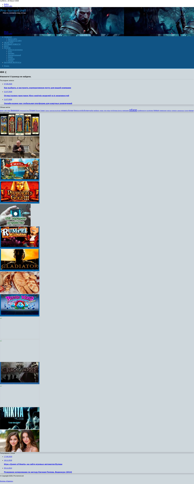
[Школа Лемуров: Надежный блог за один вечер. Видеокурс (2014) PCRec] (19, 361)
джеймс (102, 110)
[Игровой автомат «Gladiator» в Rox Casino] (19, 271)
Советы (47, 110)
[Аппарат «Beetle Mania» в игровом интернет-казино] (19, 316)
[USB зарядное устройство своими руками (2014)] (15, 225)
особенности (141, 110)
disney (2, 110)
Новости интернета (15, 50)
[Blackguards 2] (19, 383)
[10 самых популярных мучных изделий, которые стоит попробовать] (19, 293)
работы (169, 110)
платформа (149, 110)
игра (105, 110)
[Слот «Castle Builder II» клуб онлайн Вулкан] (19, 180)
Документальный (14, 55)
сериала (174, 110)
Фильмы (11, 53)
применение (163, 110)
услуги (187, 110)
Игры (10, 51)
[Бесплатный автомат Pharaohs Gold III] (19, 203)
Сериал (42, 110)
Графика (11, 59)
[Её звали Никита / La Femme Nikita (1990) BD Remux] (19, 429)
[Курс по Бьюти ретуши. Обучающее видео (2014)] (19, 406)
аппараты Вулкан (67, 110)
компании (125, 110)
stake (8, 110)
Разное (7, 48)
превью (156, 110)
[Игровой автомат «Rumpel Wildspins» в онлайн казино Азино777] (19, 248)
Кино (6, 46)
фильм (191, 110)
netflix (5, 110)
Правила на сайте (15, 41)
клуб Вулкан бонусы (116, 110)
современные (180, 110)
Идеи (27, 110)
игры (108, 110)
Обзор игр (8, 42)
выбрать (96, 110)
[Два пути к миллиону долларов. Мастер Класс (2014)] (19, 338)
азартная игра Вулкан (55, 110)
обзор (133, 110)
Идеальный (23, 110)
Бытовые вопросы (12, 62)
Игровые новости (12, 44)
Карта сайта (12, 39)
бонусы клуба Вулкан (81, 110)
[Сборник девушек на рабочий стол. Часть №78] (19, 451)
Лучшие (32, 110)
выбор (91, 110)
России (38, 110)
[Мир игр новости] (13, 28)
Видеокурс (15, 110)
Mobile (10, 57)
